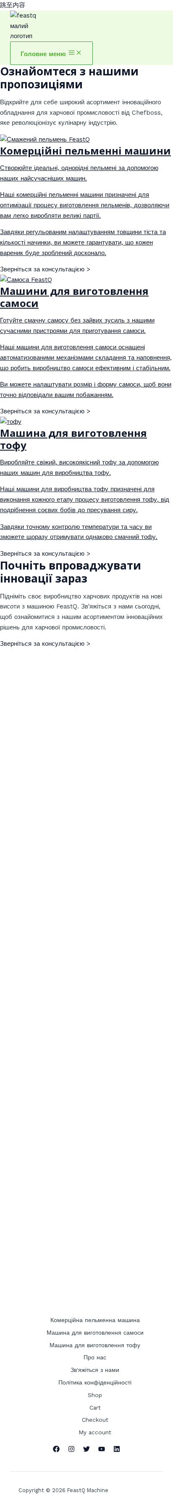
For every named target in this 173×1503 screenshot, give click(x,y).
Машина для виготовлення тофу (73, 439)
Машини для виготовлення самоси (74, 297)
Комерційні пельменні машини (85, 150)
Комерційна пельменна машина (95, 1320)
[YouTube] (101, 1450)
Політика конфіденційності (94, 1382)
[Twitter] (86, 1450)
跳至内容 (12, 5)
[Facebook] (56, 1450)
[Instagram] (71, 1450)
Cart (95, 1407)
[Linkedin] (116, 1450)
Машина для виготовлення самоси (95, 1332)
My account (95, 1432)
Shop (95, 1395)
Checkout (95, 1419)
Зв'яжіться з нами (95, 1369)
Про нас (95, 1357)
